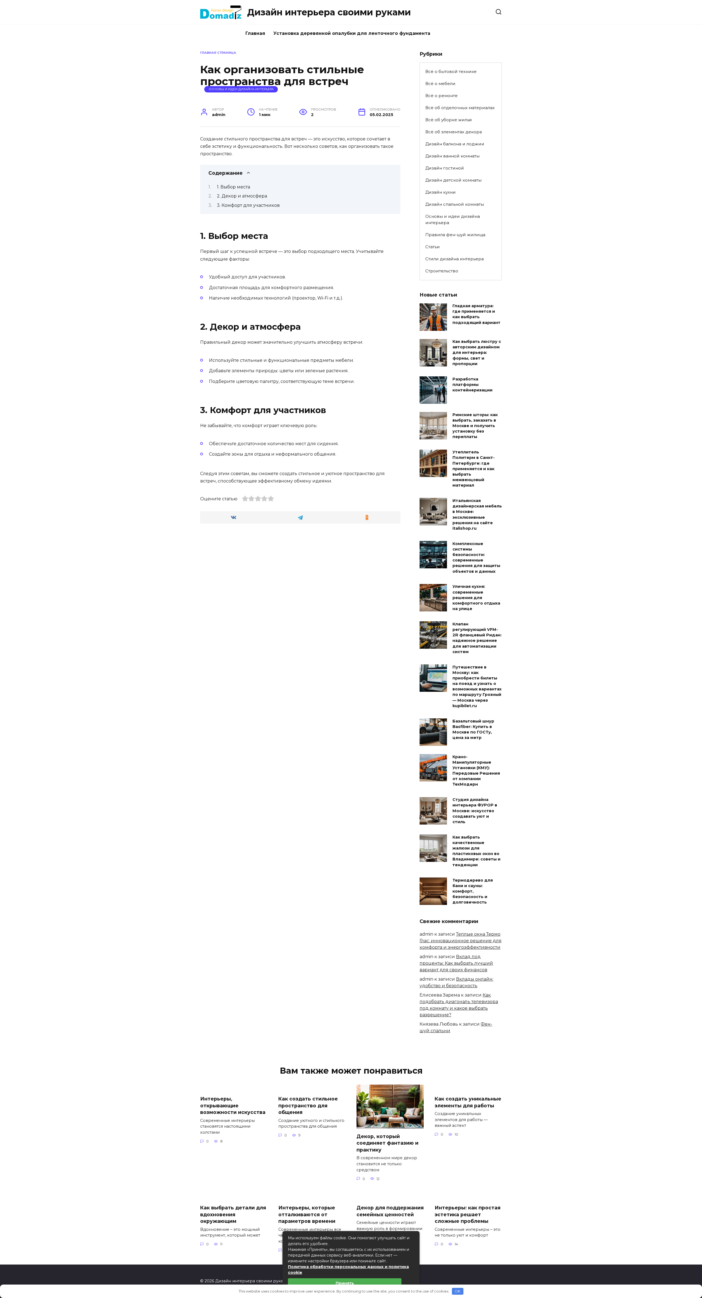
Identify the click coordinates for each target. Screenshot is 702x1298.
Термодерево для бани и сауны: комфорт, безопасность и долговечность (472, 891)
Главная (255, 33)
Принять (345, 1283)
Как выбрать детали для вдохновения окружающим (233, 1214)
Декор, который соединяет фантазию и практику (387, 1143)
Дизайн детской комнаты (453, 180)
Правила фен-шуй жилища (455, 234)
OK (457, 1291)
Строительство (441, 270)
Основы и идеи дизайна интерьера (241, 89)
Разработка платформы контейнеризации (472, 385)
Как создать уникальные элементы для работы (468, 1102)
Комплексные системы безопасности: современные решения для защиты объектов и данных (476, 557)
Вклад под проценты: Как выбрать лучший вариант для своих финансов (456, 963)
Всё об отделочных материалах (460, 107)
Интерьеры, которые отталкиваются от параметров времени (306, 1214)
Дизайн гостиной (444, 168)
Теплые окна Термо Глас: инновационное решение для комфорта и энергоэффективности (461, 941)
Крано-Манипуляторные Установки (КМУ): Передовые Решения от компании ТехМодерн (476, 770)
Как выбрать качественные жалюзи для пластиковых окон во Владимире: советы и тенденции (476, 851)
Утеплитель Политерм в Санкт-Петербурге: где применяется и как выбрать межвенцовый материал (473, 469)
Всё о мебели (440, 83)
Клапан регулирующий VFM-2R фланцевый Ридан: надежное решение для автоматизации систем (477, 638)
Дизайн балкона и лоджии (454, 143)
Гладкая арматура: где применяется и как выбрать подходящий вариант (476, 314)
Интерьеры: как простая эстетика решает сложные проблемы (467, 1214)
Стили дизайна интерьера (454, 258)
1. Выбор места (233, 187)
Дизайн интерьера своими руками (329, 12)
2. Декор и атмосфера (242, 196)
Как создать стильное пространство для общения (308, 1105)
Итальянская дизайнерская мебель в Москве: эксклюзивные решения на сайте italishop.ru (477, 514)
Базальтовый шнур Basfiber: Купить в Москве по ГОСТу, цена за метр (473, 729)
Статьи (432, 246)
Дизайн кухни (440, 192)
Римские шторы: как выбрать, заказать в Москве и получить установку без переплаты (475, 425)
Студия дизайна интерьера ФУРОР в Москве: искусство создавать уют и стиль (474, 811)
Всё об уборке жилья (448, 119)
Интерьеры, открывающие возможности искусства (232, 1105)
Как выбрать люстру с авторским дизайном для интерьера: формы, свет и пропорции (476, 352)
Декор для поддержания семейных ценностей (390, 1211)
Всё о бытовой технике (451, 71)
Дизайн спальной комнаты (454, 204)
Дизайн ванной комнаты (452, 156)
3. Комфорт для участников (248, 205)
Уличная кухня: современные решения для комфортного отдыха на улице (476, 597)
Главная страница (218, 53)
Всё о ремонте (441, 95)
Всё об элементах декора (453, 131)
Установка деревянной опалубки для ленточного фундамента (351, 33)
